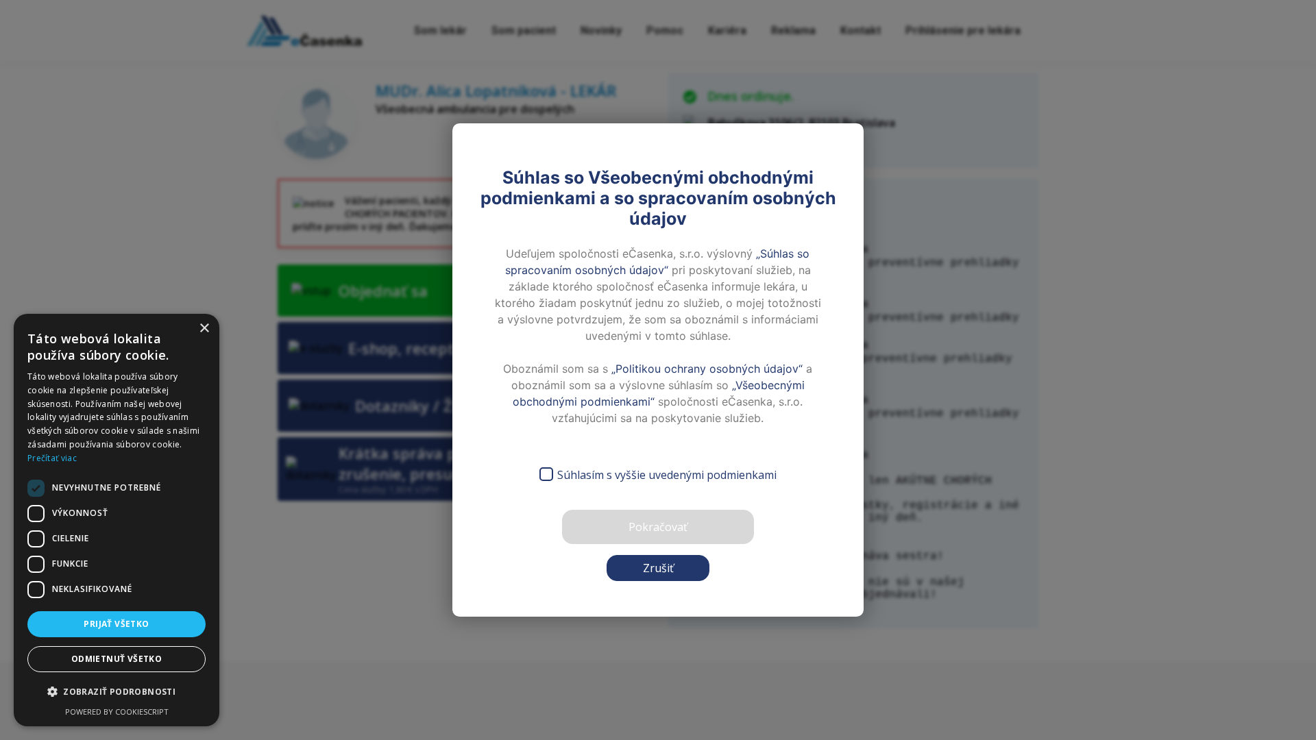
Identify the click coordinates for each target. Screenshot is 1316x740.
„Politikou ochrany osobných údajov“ (707, 368)
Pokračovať (658, 526)
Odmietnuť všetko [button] (116, 659)
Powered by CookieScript (117, 711)
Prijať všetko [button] (116, 624)
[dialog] (116, 520)
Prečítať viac (52, 458)
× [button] (204, 328)
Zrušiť (658, 568)
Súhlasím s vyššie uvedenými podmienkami (667, 474)
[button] (116, 692)
